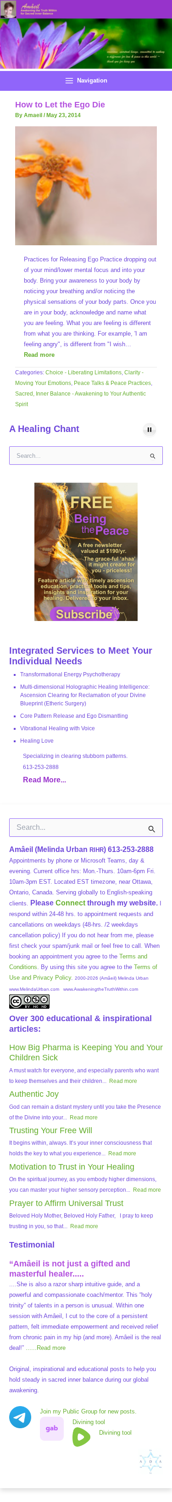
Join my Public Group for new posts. (88, 1411)
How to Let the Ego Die (60, 104)
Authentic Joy (34, 1094)
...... (46, 1347)
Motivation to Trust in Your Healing (71, 1166)
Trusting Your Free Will (50, 1130)
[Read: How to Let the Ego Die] (86, 185)
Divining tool (88, 1422)
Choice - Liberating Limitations (83, 372)
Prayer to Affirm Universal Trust (66, 1203)
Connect (70, 903)
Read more (39, 354)
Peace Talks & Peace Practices (112, 383)
